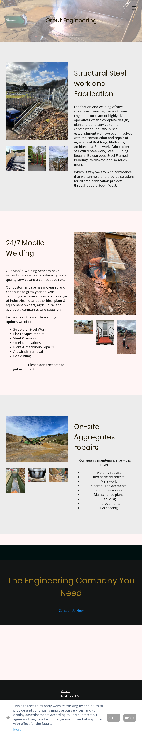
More (17, 729)
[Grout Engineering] (71, 28)
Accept (113, 717)
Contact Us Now (71, 610)
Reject (129, 717)
